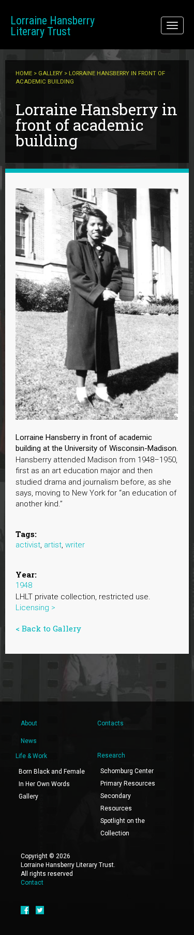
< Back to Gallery (48, 628)
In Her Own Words (44, 784)
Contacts (110, 723)
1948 (24, 585)
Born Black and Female (52, 771)
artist (53, 544)
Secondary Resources (116, 802)
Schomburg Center (127, 771)
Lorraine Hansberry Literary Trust (52, 26)
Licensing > (35, 607)
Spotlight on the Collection (122, 827)
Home (24, 73)
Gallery (50, 73)
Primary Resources (127, 783)
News (29, 741)
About (29, 723)
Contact (32, 882)
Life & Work (31, 756)
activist (28, 544)
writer (75, 544)
